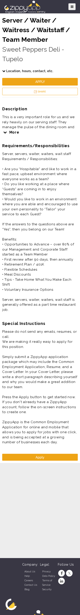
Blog (27, 589)
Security (47, 589)
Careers (28, 580)
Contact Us (30, 585)
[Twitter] (69, 573)
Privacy (46, 571)
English (9, 11)
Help (27, 576)
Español (21, 11)
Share (41, 91)
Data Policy (48, 576)
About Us (29, 571)
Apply (40, 82)
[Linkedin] (62, 581)
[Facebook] (62, 573)
